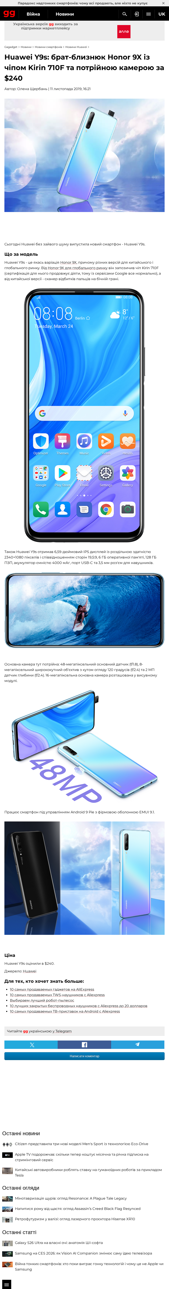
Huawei (29, 971)
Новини (65, 14)
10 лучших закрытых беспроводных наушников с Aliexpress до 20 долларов (78, 1006)
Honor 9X (68, 262)
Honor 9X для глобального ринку (78, 268)
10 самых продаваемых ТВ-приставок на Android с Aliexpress (65, 1011)
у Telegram (62, 1031)
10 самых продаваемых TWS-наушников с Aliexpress (57, 995)
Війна (33, 14)
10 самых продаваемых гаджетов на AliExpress (52, 989)
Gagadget (9, 13)
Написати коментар (84, 1056)
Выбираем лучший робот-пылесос (42, 1000)
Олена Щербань (32, 89)
